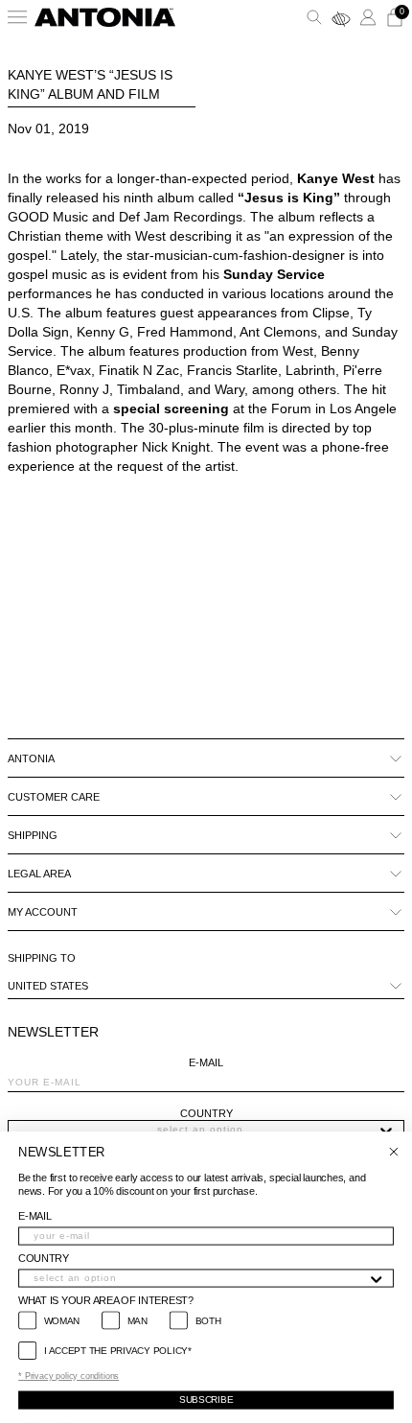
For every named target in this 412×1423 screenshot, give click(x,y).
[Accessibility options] (341, 17)
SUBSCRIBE (206, 1399)
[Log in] (368, 17)
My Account (43, 912)
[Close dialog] (393, 1152)
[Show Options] (386, 1129)
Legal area (39, 873)
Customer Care (54, 797)
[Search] (314, 17)
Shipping (32, 835)
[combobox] (200, 1129)
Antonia (31, 758)
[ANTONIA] (104, 17)
